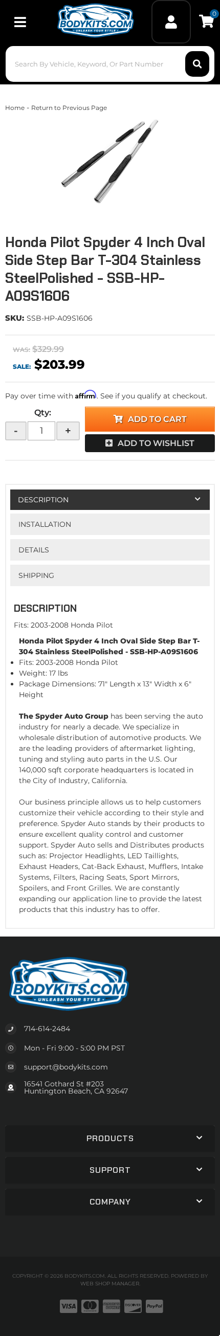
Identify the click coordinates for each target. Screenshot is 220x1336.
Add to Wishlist (156, 443)
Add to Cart (157, 419)
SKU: (14, 318)
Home (15, 108)
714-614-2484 (47, 1028)
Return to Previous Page (69, 108)
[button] (110, 64)
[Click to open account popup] (170, 21)
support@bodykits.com (66, 1067)
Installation (44, 524)
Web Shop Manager (109, 1283)
